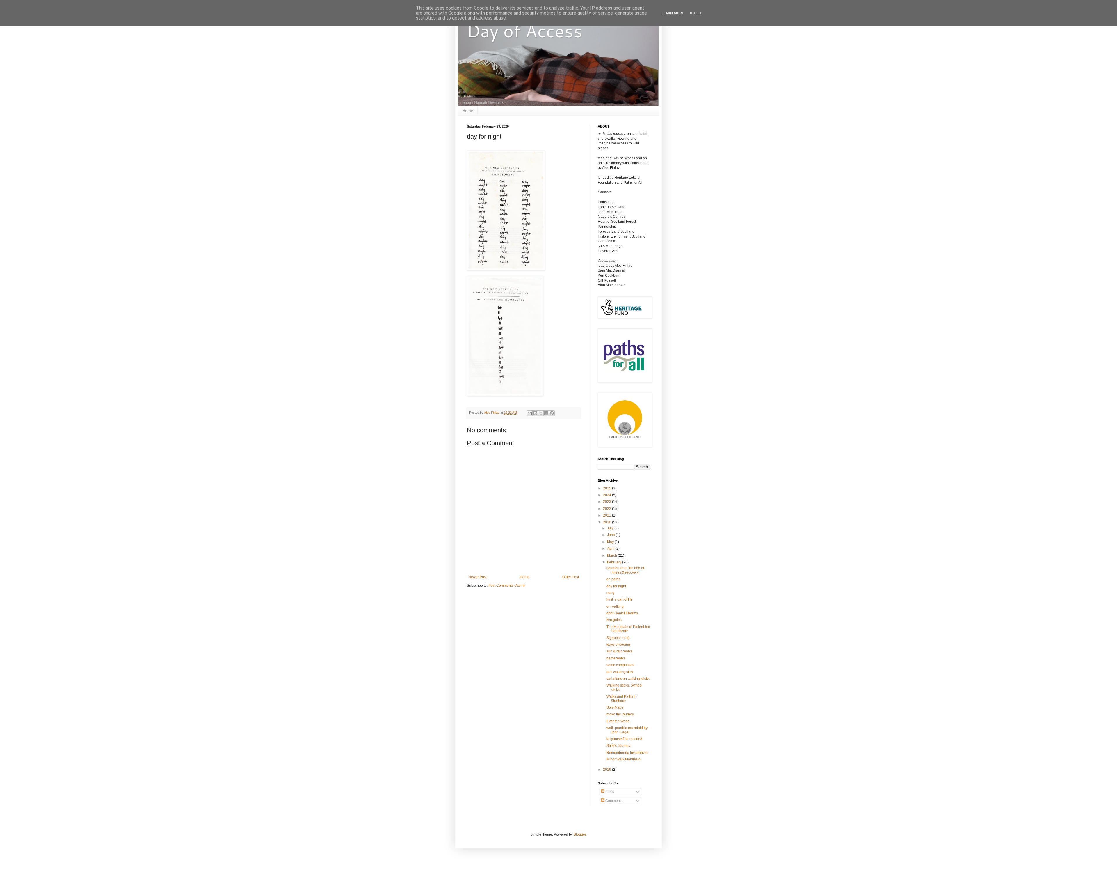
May (611, 542)
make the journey (620, 714)
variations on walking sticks (628, 679)
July (610, 528)
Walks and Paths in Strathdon (621, 698)
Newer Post (477, 577)
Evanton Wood (618, 721)
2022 (607, 509)
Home (467, 110)
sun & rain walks (619, 651)
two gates (614, 620)
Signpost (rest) (617, 638)
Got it (696, 13)
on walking (615, 606)
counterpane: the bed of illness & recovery (625, 570)
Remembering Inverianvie (627, 753)
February (614, 562)
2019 (607, 769)
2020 (607, 522)
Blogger (580, 834)
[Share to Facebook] (546, 413)
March (612, 555)
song (610, 593)
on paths (613, 579)
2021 (607, 515)
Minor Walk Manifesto (623, 759)
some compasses (620, 665)
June (611, 535)
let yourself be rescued (624, 739)
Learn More (672, 13)
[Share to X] (541, 413)
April (611, 548)
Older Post (570, 577)
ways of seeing (618, 645)
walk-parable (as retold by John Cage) (627, 730)
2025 (607, 488)
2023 (607, 502)
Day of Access (524, 30)
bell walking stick (619, 672)
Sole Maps (614, 707)
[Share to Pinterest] (552, 413)
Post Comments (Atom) (506, 585)
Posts (609, 792)
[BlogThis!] (535, 413)
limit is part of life (619, 599)
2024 (607, 495)
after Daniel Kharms (622, 613)
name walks (615, 658)
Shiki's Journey (618, 746)
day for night (616, 586)
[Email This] (530, 413)
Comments (613, 801)
